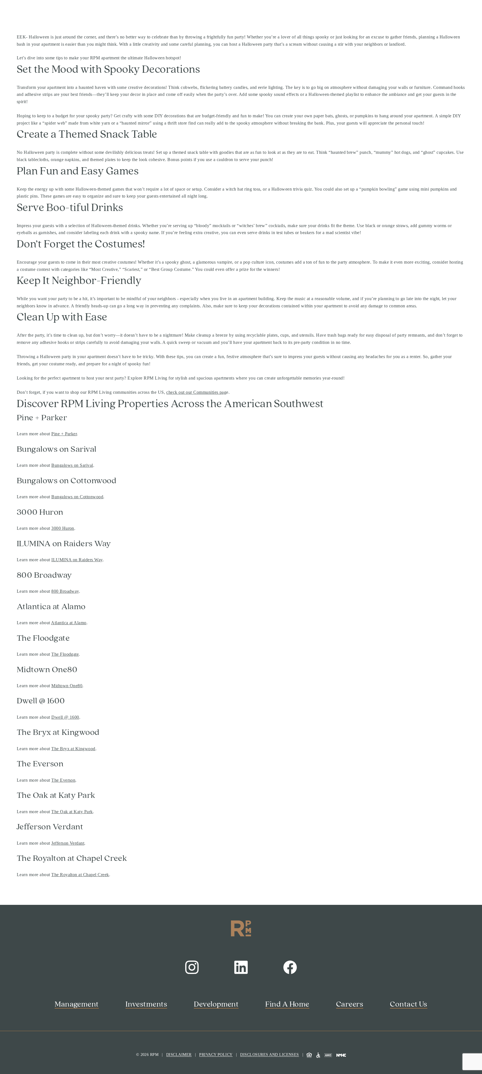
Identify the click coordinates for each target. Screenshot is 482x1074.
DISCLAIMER (179, 1055)
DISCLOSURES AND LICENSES (269, 1055)
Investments (146, 1004)
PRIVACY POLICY (216, 1055)
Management (77, 1004)
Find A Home (287, 1004)
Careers (349, 1004)
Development (216, 1004)
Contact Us (408, 1004)
